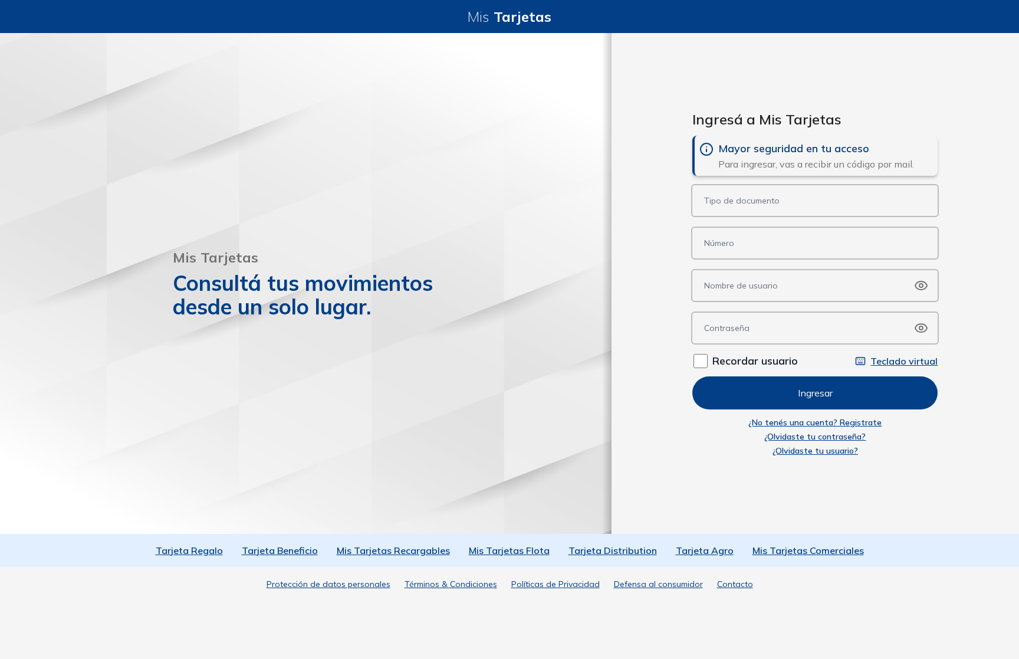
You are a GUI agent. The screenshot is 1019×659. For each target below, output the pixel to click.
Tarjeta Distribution (612, 550)
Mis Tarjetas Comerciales (808, 550)
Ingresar (815, 393)
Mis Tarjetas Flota (509, 550)
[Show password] (921, 285)
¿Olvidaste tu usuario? (815, 450)
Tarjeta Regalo (189, 550)
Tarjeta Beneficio (280, 550)
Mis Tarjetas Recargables (393, 550)
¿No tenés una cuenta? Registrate (815, 422)
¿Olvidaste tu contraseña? (815, 436)
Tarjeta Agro (705, 550)
